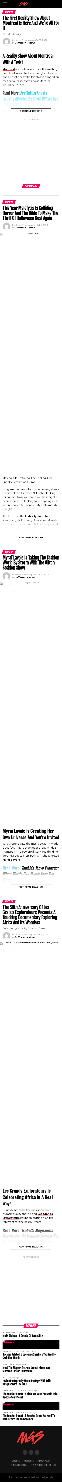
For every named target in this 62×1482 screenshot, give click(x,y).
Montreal (9, 69)
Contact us (29, 1460)
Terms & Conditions (18, 1464)
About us (16, 1460)
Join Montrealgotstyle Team (43, 1464)
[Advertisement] (31, 152)
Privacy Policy (44, 1460)
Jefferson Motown (25, 43)
